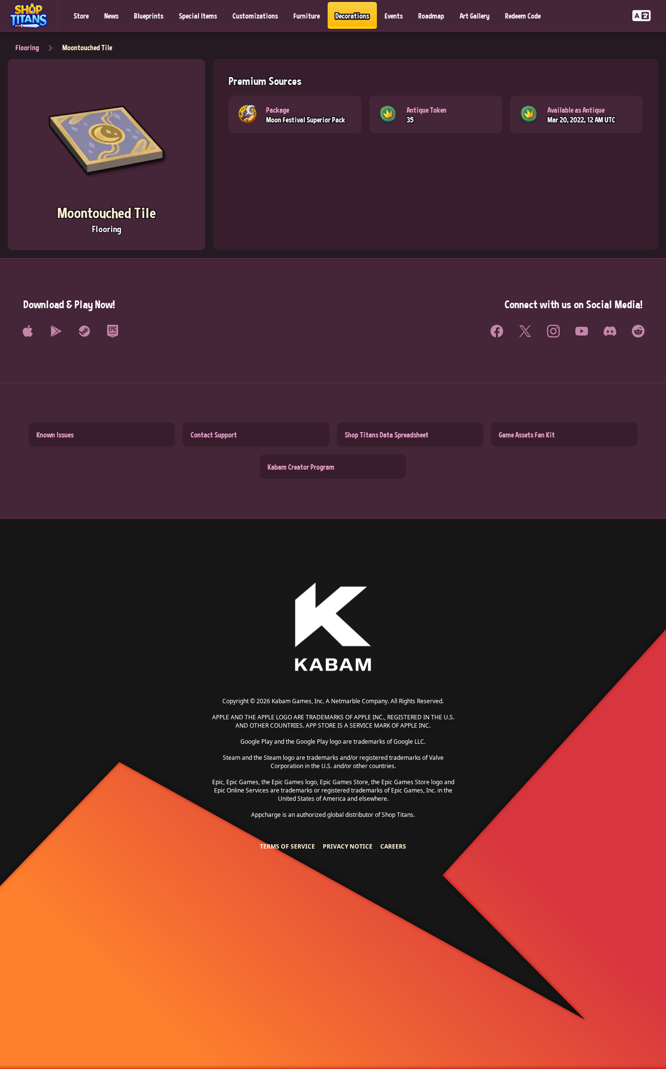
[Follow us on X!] (525, 331)
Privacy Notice (347, 846)
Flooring (27, 47)
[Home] (33, 15)
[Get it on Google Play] (56, 331)
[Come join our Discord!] (610, 331)
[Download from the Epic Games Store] (112, 331)
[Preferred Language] (642, 15)
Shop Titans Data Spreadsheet (387, 434)
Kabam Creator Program (301, 466)
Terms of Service (287, 846)
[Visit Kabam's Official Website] (333, 627)
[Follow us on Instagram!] (553, 331)
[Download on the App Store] (28, 331)
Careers (393, 846)
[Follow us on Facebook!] (497, 331)
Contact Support (214, 434)
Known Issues (55, 434)
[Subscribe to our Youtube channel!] (581, 331)
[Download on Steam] (84, 331)
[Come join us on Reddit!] (638, 331)
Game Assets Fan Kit (527, 434)
